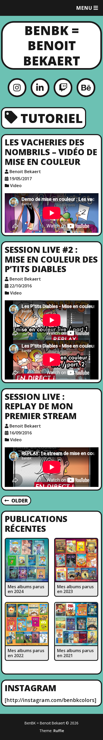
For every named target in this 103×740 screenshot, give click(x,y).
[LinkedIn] (40, 87)
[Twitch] (63, 87)
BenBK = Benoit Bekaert (51, 45)
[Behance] (86, 87)
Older (19, 500)
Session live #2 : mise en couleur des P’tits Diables (51, 259)
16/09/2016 (21, 433)
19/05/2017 (21, 179)
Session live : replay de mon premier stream (41, 406)
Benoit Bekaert (25, 171)
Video (16, 185)
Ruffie (58, 730)
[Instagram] (17, 87)
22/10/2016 (21, 286)
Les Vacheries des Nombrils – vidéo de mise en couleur (51, 151)
